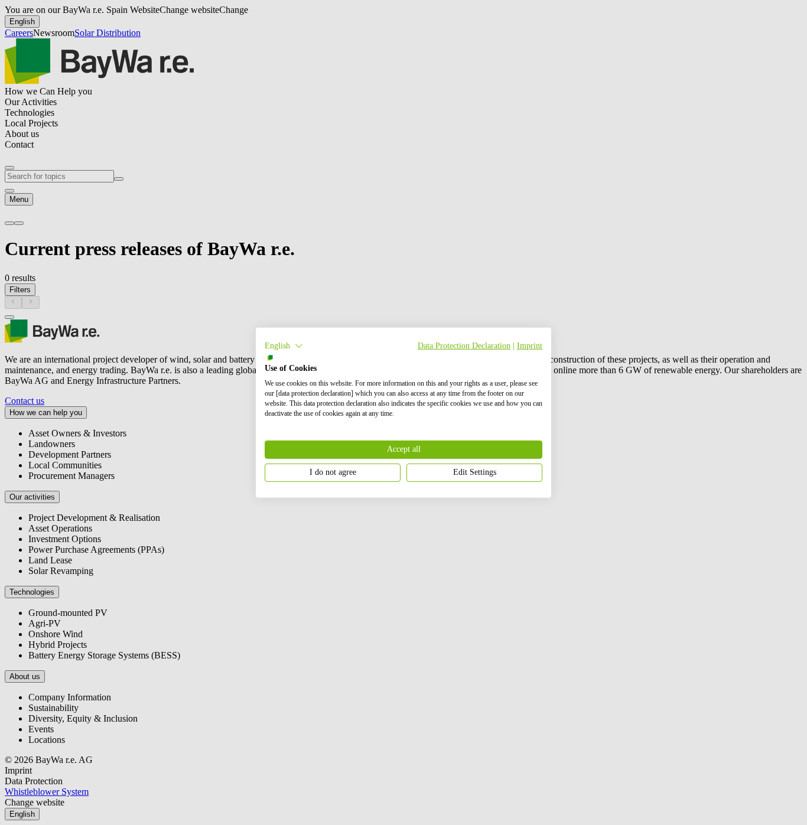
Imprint (529, 345)
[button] (284, 345)
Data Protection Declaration (464, 345)
